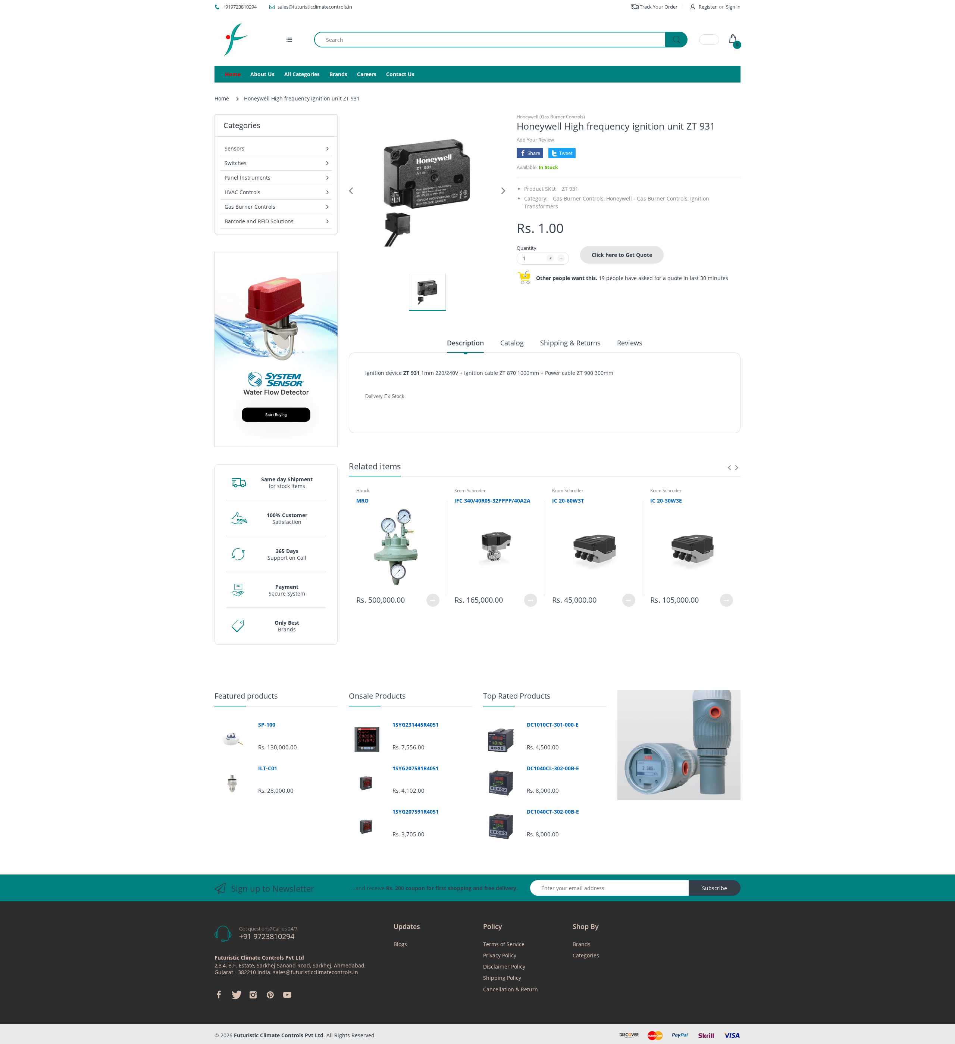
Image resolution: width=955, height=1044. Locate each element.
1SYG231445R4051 (415, 724)
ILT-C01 (267, 768)
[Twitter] (236, 995)
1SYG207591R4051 (415, 811)
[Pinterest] (270, 995)
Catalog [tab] (512, 342)
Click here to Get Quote (622, 254)
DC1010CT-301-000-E (553, 724)
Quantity (526, 248)
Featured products (246, 696)
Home (222, 98)
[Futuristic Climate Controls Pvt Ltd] (233, 39)
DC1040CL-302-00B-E (553, 768)
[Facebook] (219, 995)
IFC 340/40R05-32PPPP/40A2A (492, 500)
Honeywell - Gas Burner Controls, (647, 198)
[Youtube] (287, 995)
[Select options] (432, 600)
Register (708, 6)
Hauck (362, 490)
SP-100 (266, 724)
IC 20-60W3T (568, 500)
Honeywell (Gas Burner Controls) (551, 117)
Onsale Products (377, 696)
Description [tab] (465, 342)
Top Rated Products (517, 696)
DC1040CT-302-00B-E (553, 811)
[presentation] (729, 467)
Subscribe (714, 888)
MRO (362, 500)
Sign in (733, 6)
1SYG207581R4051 (415, 768)
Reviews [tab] (629, 342)
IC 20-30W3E (666, 500)
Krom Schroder (470, 490)
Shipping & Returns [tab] (570, 342)
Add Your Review (535, 139)
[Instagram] (253, 995)
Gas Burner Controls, (579, 198)
